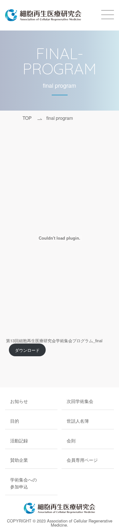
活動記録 (19, 440)
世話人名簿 (78, 420)
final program (59, 117)
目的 (14, 420)
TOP (27, 117)
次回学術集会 (80, 401)
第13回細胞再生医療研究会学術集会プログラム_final (54, 341)
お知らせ (19, 401)
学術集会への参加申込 (23, 483)
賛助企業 (19, 459)
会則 (71, 440)
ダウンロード (27, 350)
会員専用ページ (82, 459)
